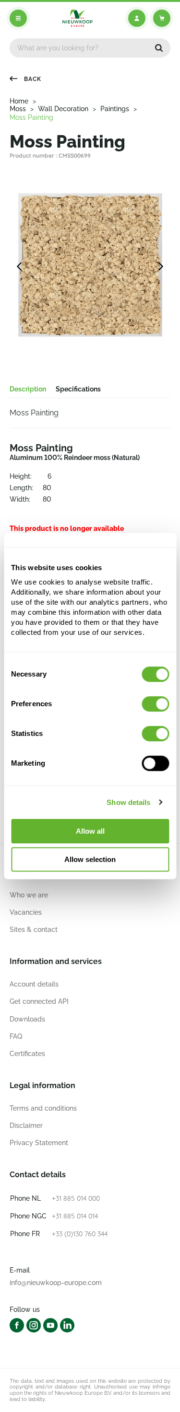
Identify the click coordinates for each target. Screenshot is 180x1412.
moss (18, 109)
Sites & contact (34, 929)
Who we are (29, 895)
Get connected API (39, 1001)
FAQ (16, 1036)
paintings (114, 109)
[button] (159, 48)
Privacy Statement (39, 1143)
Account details (34, 984)
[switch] (155, 704)
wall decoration (63, 109)
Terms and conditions (43, 1108)
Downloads (27, 1019)
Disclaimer (26, 1125)
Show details (128, 802)
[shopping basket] (161, 18)
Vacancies (26, 912)
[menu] (18, 18)
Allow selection (90, 859)
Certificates (27, 1053)
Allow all (90, 831)
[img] (77, 18)
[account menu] (136, 18)
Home (19, 101)
